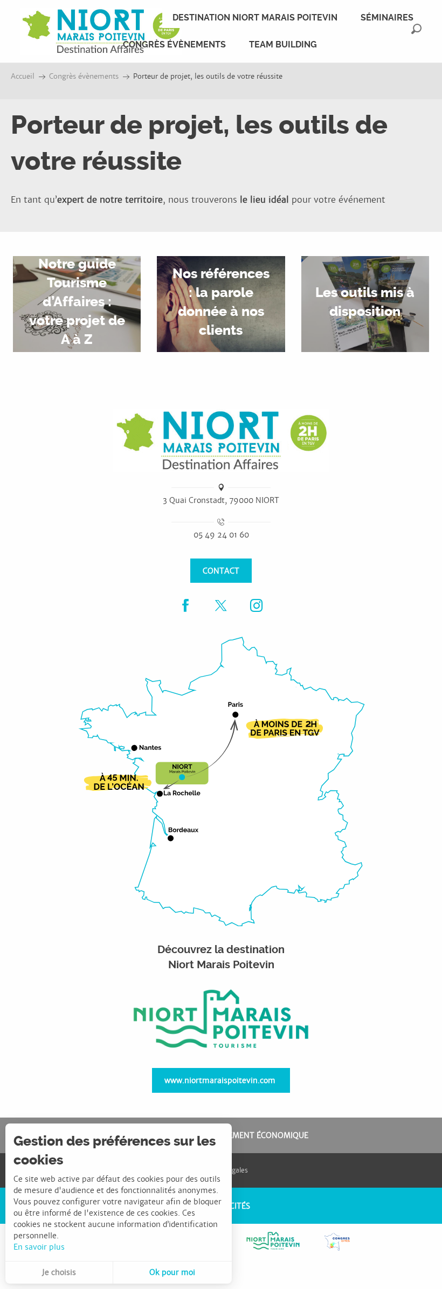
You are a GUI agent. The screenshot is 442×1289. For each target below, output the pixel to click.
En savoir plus (39, 1247)
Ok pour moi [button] (172, 1272)
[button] (416, 28)
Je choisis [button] (59, 1272)
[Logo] (221, 440)
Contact (221, 571)
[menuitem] (101, 31)
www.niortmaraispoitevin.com (219, 1080)
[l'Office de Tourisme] (221, 1019)
